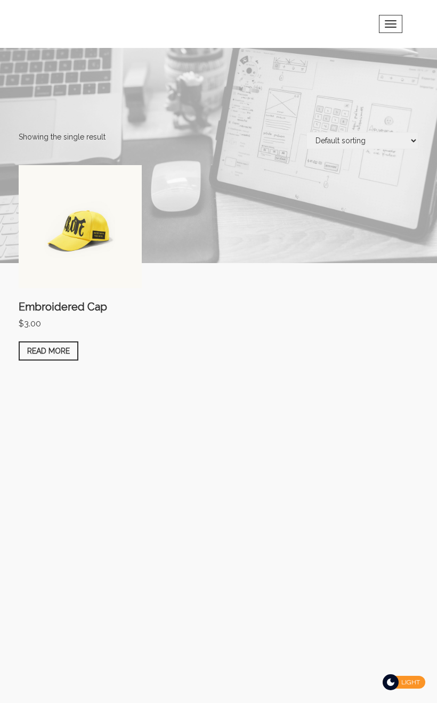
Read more (48, 351)
